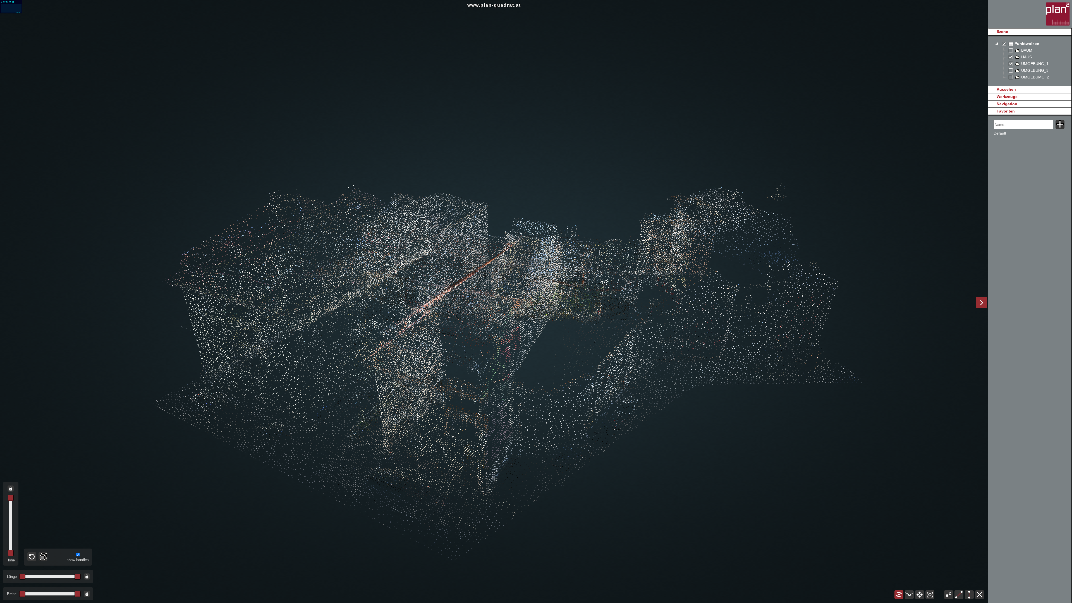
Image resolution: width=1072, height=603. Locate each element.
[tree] (1030, 60)
